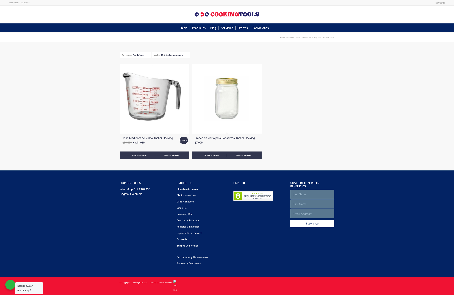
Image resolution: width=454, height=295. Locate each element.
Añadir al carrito (138, 155)
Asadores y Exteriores (188, 226)
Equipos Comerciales (187, 245)
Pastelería (182, 239)
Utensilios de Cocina (187, 189)
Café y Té (182, 207)
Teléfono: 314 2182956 (19, 2)
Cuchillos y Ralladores (188, 220)
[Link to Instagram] (442, 14)
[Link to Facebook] (437, 14)
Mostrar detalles (171, 155)
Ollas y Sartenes (185, 201)
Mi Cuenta (440, 2)
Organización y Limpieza (189, 233)
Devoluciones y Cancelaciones (192, 257)
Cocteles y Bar (184, 214)
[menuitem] (439, 3)
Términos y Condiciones (189, 263)
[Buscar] (273, 27)
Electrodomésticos (186, 195)
